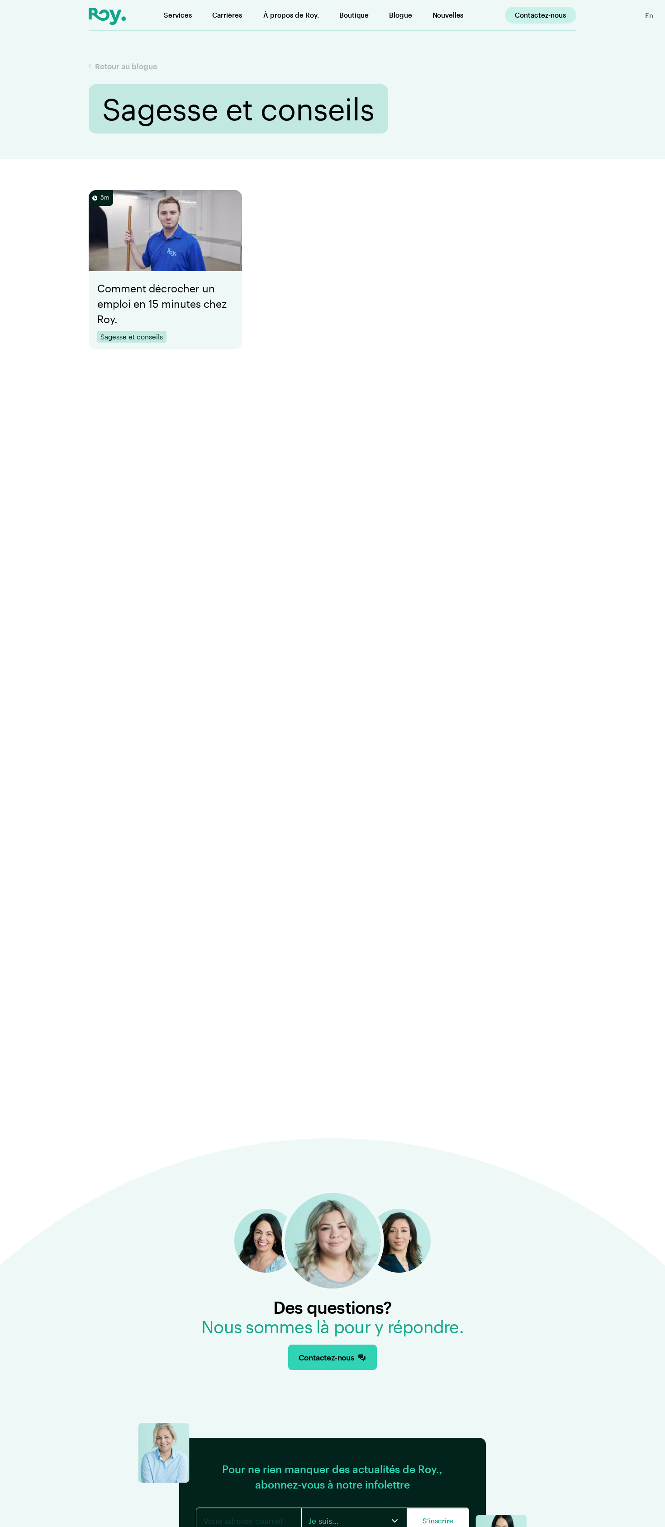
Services (178, 15)
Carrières (227, 15)
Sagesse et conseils (131, 337)
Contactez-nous (540, 15)
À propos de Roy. (291, 15)
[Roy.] (107, 16)
